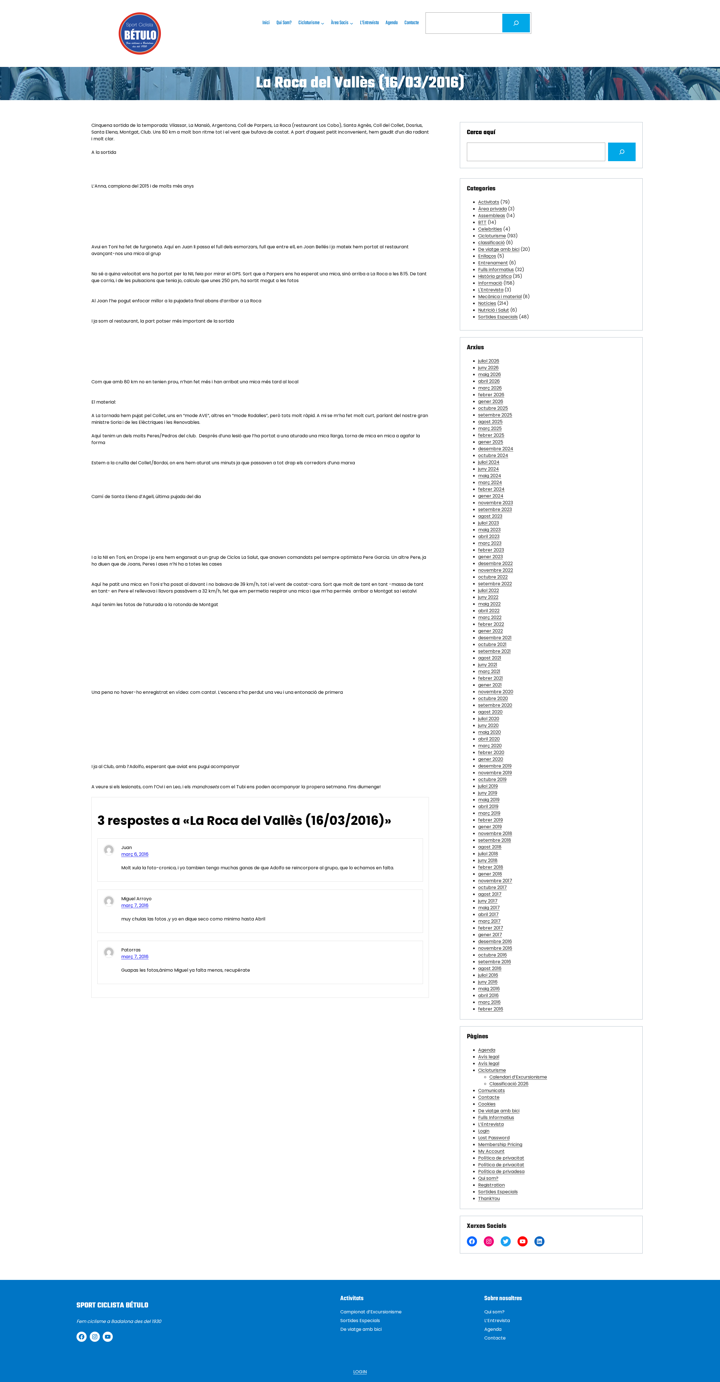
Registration (491, 1185)
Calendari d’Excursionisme (518, 1077)
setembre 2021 (494, 651)
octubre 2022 (493, 577)
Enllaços (487, 256)
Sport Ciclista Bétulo (112, 1305)
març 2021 (489, 671)
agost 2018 (489, 847)
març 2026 (490, 388)
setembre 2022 (495, 583)
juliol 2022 (488, 590)
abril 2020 (489, 739)
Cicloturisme (492, 236)
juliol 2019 (488, 786)
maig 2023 (489, 529)
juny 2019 (487, 793)
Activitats (488, 202)
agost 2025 (490, 421)
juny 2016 (488, 982)
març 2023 (489, 543)
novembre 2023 (495, 502)
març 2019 (489, 813)
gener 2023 (490, 556)
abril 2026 (489, 381)
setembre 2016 (494, 961)
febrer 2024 (491, 489)
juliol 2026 (488, 361)
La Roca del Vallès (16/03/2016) (360, 83)
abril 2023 (489, 536)
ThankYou (489, 1198)
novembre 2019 (495, 772)
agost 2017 (489, 894)
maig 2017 (489, 907)
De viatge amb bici (498, 249)
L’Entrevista (491, 1124)
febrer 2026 (491, 394)
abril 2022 (489, 610)
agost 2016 (489, 968)
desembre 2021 (495, 637)
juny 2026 (488, 367)
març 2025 (490, 428)
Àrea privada (492, 209)
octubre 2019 (492, 779)
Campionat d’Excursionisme (371, 1312)
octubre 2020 (493, 698)
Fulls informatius (496, 269)
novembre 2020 (495, 691)
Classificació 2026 (508, 1084)
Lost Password (494, 1138)
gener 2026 (490, 401)
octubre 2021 (492, 644)
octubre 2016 (492, 955)
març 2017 (489, 921)
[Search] (622, 152)
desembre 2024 (495, 448)
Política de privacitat (501, 1158)
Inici (266, 23)
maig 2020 (489, 732)
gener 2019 (490, 826)
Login (483, 1131)
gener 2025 (490, 442)
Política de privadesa (501, 1171)
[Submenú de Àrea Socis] (351, 23)
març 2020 (490, 745)
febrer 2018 (490, 867)
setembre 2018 (494, 840)
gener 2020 (490, 759)
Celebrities (490, 229)
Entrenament (493, 263)
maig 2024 (489, 475)
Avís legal (488, 1057)
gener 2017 (490, 934)
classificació (491, 242)
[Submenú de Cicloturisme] (322, 23)
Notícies (487, 303)
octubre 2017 (492, 887)
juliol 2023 (488, 523)
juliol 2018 (488, 853)
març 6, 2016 (134, 854)
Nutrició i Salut (493, 310)
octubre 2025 (493, 408)
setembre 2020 (495, 705)
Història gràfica (495, 276)
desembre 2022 (495, 563)
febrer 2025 (491, 435)
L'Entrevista (490, 290)
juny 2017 (488, 901)
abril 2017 (488, 914)
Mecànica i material (500, 296)
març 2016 (489, 1002)
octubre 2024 (493, 455)
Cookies (487, 1104)
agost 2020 (490, 712)
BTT (482, 222)
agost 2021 (489, 658)
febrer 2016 (490, 1009)
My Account (491, 1151)
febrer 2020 (491, 752)
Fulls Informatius (496, 1117)
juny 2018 (488, 860)
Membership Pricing (500, 1144)
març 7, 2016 (134, 905)
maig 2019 (489, 799)
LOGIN (360, 1372)
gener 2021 (490, 685)
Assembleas (491, 215)
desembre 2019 (495, 766)
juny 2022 (488, 597)
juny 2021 (487, 664)
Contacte (489, 1097)
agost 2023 (490, 516)
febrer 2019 (490, 820)
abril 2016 (488, 995)
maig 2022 (489, 604)
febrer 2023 (491, 550)
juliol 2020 (488, 718)
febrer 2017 (490, 928)
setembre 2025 (495, 415)
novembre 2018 (495, 833)
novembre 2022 (495, 570)
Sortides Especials (498, 317)
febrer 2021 (490, 678)
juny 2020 (488, 725)
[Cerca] (516, 23)
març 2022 (489, 617)
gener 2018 (490, 874)
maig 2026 (489, 374)
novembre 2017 (495, 880)
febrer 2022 (491, 624)
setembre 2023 (495, 509)
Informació (490, 283)
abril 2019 (488, 806)
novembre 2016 (495, 948)
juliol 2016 (488, 975)
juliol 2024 (489, 462)
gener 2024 (490, 496)
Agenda (486, 1050)
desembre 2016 (495, 941)
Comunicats (491, 1090)
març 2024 (490, 482)
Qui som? (488, 1178)
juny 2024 (488, 469)
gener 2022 (490, 631)
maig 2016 (489, 988)
